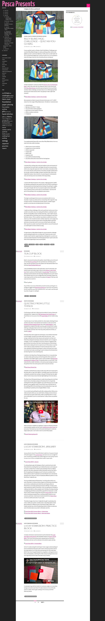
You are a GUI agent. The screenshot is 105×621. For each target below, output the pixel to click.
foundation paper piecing (30, 518)
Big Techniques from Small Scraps (47, 314)
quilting (44, 36)
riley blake (46, 244)
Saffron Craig (35, 360)
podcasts (9, 118)
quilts (12, 121)
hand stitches (7, 114)
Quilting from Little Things (48, 427)
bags (26, 244)
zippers (26, 246)
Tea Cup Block (33, 253)
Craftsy (29, 331)
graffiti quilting (8, 111)
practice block (38, 454)
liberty (9, 117)
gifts (3, 111)
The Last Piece (33, 261)
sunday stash (4, 83)
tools (3, 134)
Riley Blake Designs (31, 88)
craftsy (30, 36)
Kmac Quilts (48, 492)
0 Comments (38, 449)
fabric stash (6, 99)
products (5, 121)
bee (10, 93)
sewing (3, 78)
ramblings (4, 76)
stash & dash (9, 125)
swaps (3, 85)
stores (4, 127)
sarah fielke (8, 122)
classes (26, 36)
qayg (41, 244)
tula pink (7, 134)
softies (3, 125)
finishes (34, 36)
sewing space (9, 123)
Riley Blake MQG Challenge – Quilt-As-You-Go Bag (40, 41)
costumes (3, 97)
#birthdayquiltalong (40, 287)
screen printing (4, 123)
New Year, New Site (8, 38)
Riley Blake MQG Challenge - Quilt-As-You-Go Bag (8, 34)
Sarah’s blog (46, 272)
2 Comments (37, 256)
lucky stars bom (28, 444)
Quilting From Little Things (37, 304)
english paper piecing (9, 97)
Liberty (49, 277)
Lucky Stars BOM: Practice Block (40, 527)
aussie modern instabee (6, 57)
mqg (37, 244)
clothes (12, 95)
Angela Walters (49, 324)
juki (3, 116)
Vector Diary (53, 496)
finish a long (4, 64)
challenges (31, 244)
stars (6, 125)
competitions (4, 61)
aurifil (4, 93)
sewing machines (5, 80)
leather (5, 116)
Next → (43, 602)
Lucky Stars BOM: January (40, 446)
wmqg (52, 244)
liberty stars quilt (5, 68)
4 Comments (37, 46)
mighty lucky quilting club (7, 71)
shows (3, 81)
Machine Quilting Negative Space (32, 324)
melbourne (4, 118)
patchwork (39, 36)
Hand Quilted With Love (35, 265)
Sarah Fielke (45, 316)
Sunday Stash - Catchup (8, 21)
